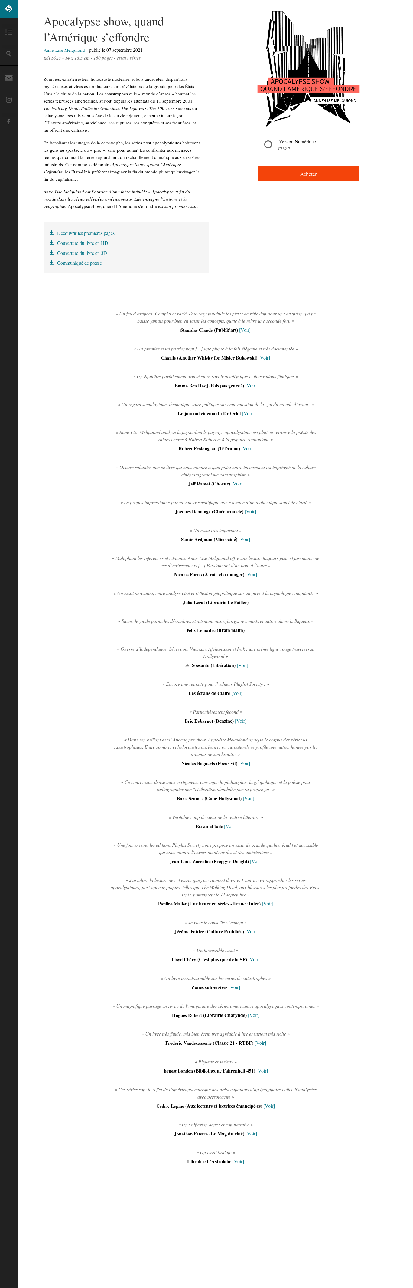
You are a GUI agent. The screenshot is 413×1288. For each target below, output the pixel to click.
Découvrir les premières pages (86, 233)
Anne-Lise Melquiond (65, 50)
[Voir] (245, 330)
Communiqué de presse (79, 263)
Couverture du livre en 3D (82, 253)
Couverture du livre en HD (82, 243)
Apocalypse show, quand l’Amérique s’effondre (104, 29)
